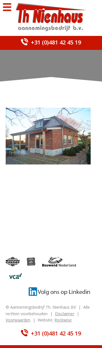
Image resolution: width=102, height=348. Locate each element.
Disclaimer (64, 313)
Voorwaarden (18, 320)
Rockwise (63, 320)
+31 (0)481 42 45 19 (56, 42)
